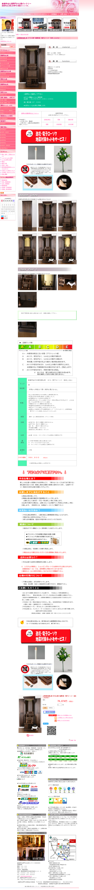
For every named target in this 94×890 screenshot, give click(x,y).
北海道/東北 (47, 119)
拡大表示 (31, 735)
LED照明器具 (4, 118)
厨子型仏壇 (4, 58)
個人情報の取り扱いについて (32, 886)
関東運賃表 (4, 185)
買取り (3, 161)
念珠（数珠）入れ (5, 102)
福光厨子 (3, 123)
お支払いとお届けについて (8, 170)
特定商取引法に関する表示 (47, 886)
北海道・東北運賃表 (7, 189)
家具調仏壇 (4, 60)
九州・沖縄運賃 (5, 183)
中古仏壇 (3, 73)
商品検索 (3, 45)
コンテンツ (4, 151)
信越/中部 (70, 119)
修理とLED (4, 163)
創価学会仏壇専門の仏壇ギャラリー (16, 4)
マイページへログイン (40, 14)
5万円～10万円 (5, 132)
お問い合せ (63, 14)
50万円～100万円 (5, 145)
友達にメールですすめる (63, 720)
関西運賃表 (4, 180)
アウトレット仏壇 (5, 66)
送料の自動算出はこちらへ (30, 113)
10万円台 (3, 135)
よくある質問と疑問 (7, 159)
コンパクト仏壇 (5, 63)
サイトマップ (74, 14)
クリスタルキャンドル (6, 108)
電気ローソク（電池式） (7, 110)
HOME (17, 34)
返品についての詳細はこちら (64, 715)
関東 (59, 119)
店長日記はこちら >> (6, 41)
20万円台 (3, 137)
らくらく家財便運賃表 (7, 177)
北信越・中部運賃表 (7, 187)
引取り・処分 (5, 165)
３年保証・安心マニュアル (8, 172)
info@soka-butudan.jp (26, 876)
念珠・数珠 (4, 100)
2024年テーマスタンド (7, 52)
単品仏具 (3, 89)
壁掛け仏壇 (4, 81)
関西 (47, 124)
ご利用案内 (53, 14)
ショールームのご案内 (7, 158)
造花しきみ (4, 94)
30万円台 (3, 140)
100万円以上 (4, 148)
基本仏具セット (5, 87)
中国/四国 (59, 124)
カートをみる (27, 14)
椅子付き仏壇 (4, 68)
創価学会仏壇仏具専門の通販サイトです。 (16, 6)
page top (73, 740)
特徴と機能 (4, 174)
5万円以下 (3, 129)
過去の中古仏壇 (5, 76)
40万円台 (3, 143)
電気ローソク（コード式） (7, 113)
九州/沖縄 (70, 124)
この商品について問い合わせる (65, 717)
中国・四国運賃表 (6, 182)
